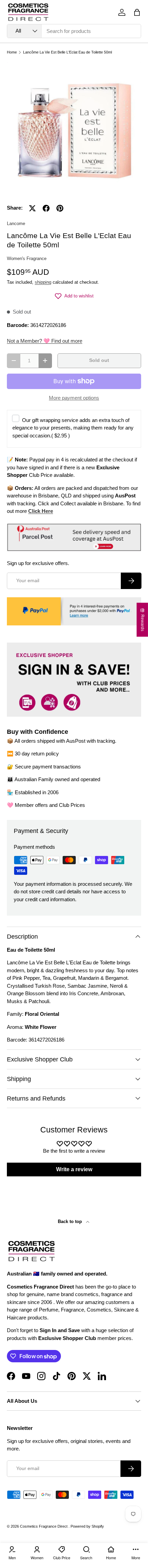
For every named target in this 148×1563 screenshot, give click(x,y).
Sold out (99, 360)
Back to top (70, 1221)
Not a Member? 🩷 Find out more (44, 341)
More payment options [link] (74, 398)
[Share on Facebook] (46, 208)
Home (12, 52)
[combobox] (74, 31)
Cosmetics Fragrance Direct (44, 1526)
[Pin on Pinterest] (60, 208)
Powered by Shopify (87, 1526)
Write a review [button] (74, 1169)
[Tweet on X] (32, 208)
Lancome (16, 223)
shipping (43, 282)
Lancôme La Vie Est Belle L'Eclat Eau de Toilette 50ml (67, 52)
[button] (137, 12)
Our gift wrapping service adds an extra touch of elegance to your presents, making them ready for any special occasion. (73, 427)
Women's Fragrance (26, 258)
